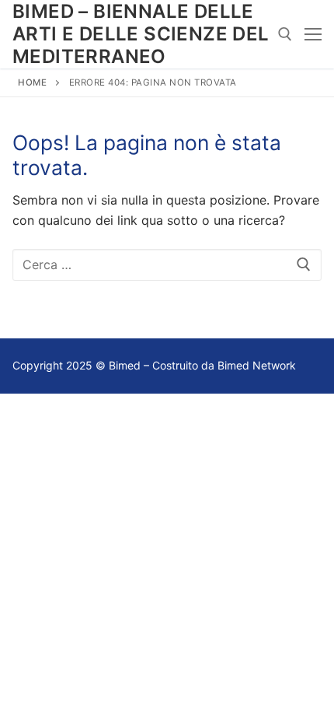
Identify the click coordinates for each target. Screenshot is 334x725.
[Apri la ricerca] (285, 34)
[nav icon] (313, 34)
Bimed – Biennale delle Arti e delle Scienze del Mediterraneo (141, 34)
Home (32, 82)
